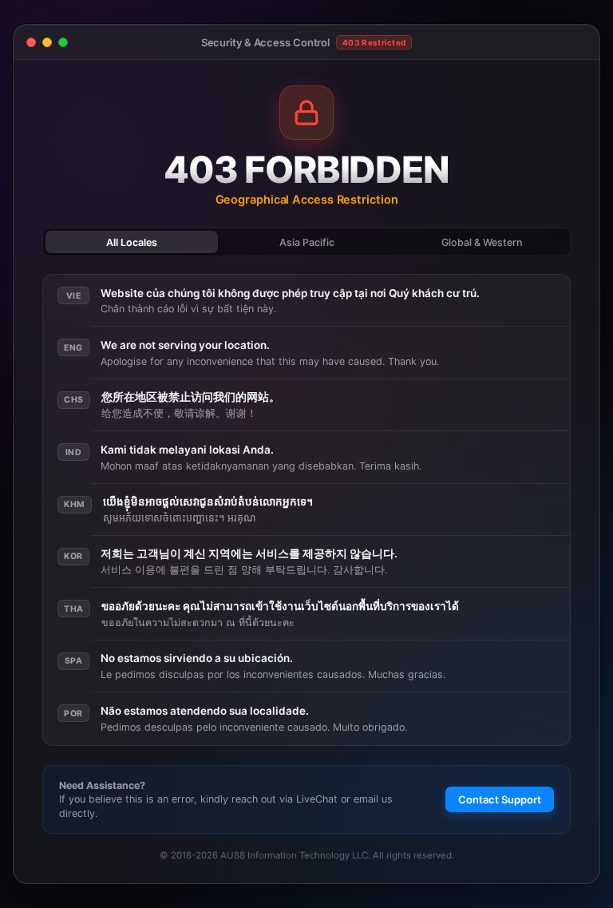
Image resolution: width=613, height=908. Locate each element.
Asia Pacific (306, 242)
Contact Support (499, 799)
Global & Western (481, 242)
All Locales (131, 242)
